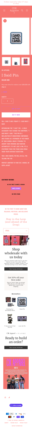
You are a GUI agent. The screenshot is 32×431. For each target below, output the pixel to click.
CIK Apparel (15, 420)
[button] (4, 10)
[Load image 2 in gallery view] (16, 61)
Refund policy (14, 423)
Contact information (17, 426)
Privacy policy (23, 423)
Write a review (16, 188)
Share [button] (5, 92)
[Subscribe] (26, 230)
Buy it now (16, 114)
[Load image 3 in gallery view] (25, 61)
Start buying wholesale (16, 269)
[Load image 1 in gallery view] (6, 61)
